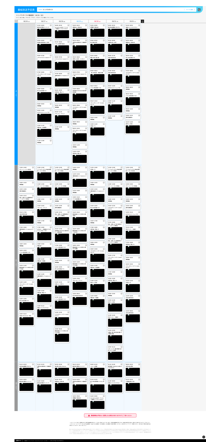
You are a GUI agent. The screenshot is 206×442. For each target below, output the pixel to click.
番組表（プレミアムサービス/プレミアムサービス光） (36, 440)
